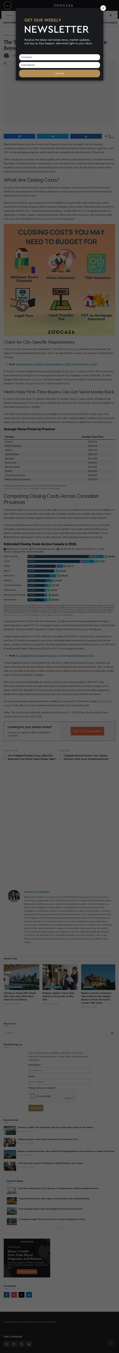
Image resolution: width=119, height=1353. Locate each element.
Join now (59, 73)
